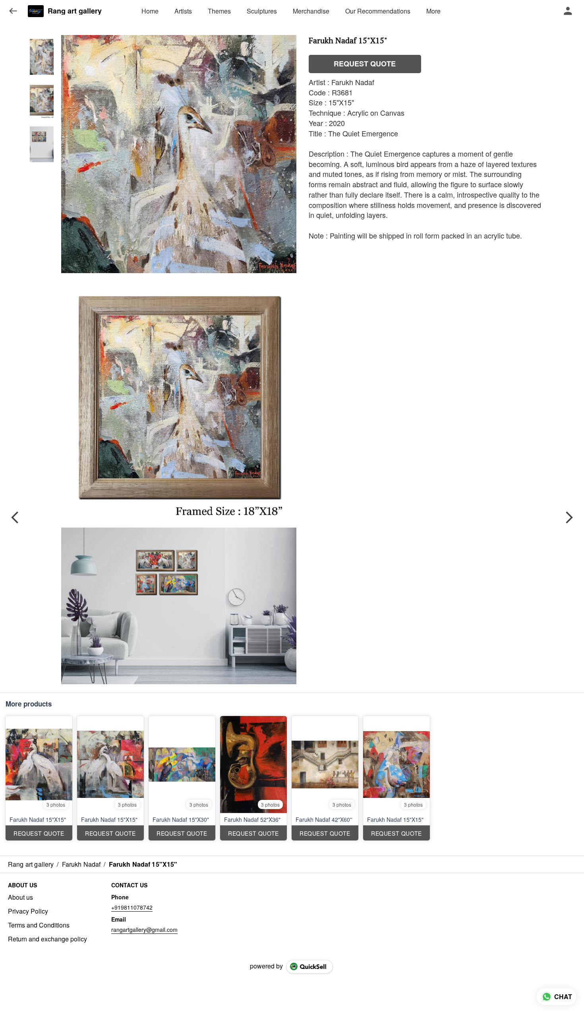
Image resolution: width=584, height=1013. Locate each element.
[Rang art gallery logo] (36, 11)
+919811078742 (132, 907)
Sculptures (262, 11)
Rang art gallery (75, 11)
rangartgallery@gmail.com (144, 929)
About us (20, 897)
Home (150, 11)
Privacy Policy (28, 911)
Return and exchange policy (47, 939)
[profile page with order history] (568, 11)
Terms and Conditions (39, 925)
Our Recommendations (377, 11)
